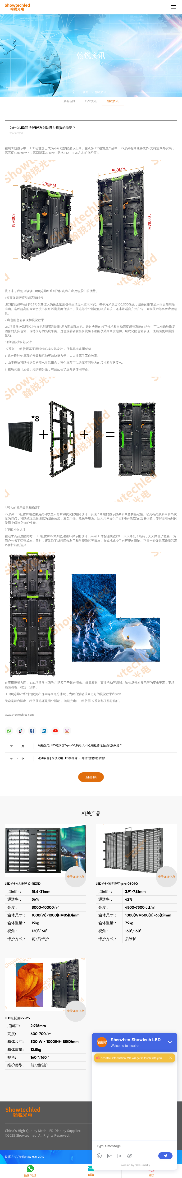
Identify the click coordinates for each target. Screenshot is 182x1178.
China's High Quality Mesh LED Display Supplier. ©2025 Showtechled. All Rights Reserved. (43, 1133)
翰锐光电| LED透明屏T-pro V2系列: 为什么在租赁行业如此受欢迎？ (80, 745)
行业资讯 (91, 101)
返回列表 (91, 777)
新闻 (85, 92)
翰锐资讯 (100, 92)
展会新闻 (69, 101)
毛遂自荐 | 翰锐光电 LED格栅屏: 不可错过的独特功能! (71, 758)
